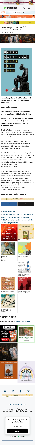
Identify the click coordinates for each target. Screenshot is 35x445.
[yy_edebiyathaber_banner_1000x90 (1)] (17, 200)
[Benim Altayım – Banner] (9, 378)
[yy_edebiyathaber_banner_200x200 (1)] (26, 240)
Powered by (13, 436)
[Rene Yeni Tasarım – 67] (26, 383)
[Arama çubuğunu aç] (24, 8)
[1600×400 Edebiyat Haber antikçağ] (17, 42)
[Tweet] (26, 204)
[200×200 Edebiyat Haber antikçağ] (9, 360)
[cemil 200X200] (26, 342)
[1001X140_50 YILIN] (17, 4)
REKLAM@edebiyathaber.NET (17, 404)
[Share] (9, 204)
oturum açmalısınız (23, 321)
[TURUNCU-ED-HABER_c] (17, 13)
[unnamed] (9, 240)
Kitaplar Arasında (9, 212)
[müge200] (9, 342)
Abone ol (17, 431)
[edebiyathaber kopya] (17, 18)
